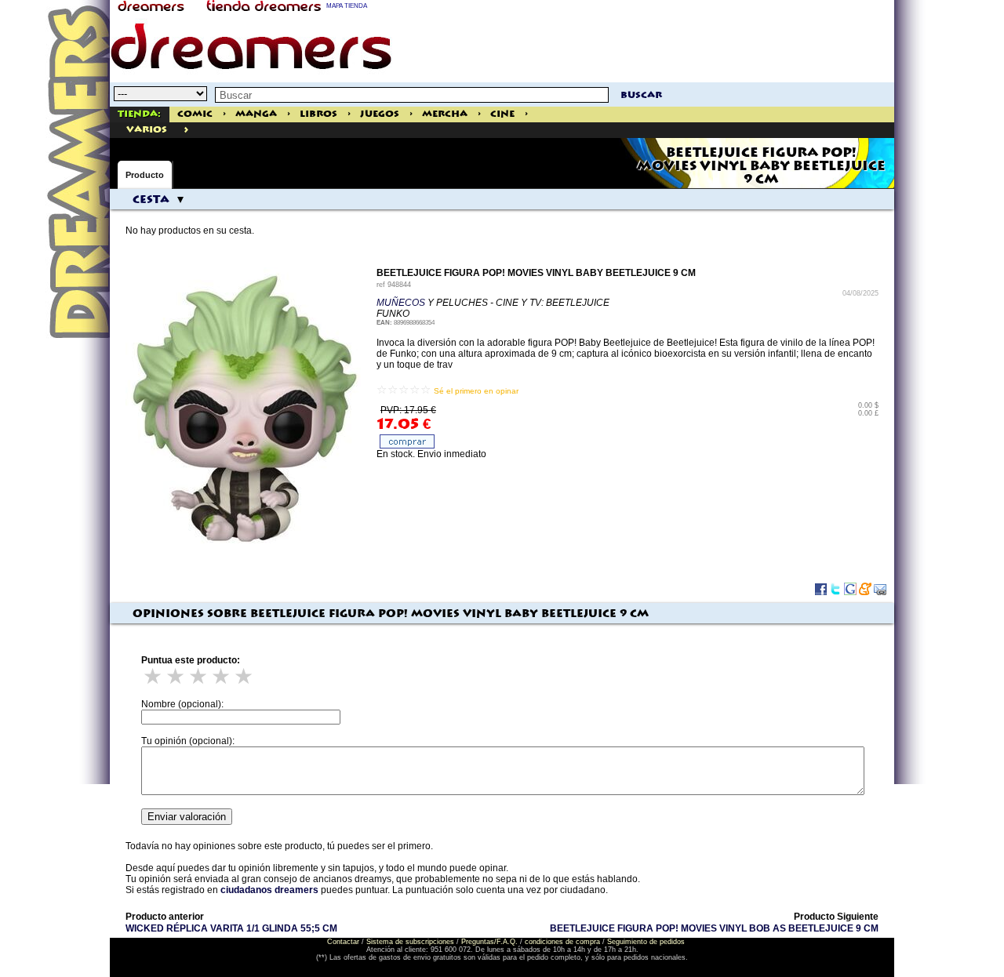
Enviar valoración (186, 817)
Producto (145, 175)
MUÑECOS (400, 302)
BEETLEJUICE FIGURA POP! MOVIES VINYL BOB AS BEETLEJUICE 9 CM (714, 928)
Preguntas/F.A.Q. (489, 942)
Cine (502, 114)
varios (146, 129)
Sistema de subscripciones (410, 942)
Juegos (379, 114)
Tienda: (139, 114)
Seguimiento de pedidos (646, 942)
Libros (318, 114)
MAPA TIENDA (346, 5)
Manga (256, 114)
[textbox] (412, 95)
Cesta (151, 200)
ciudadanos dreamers (269, 889)
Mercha (444, 114)
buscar (641, 95)
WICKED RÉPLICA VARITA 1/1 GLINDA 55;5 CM (231, 928)
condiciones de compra (562, 942)
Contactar (343, 942)
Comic (195, 114)
